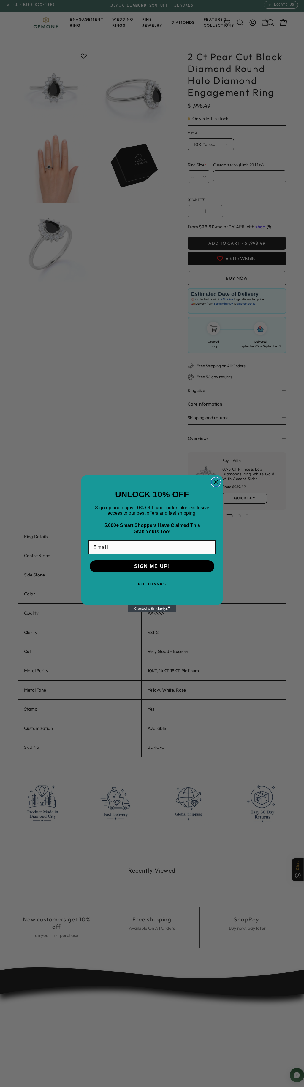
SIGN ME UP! (152, 566)
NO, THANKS (152, 584)
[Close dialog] (215, 482)
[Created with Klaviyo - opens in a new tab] (152, 608)
